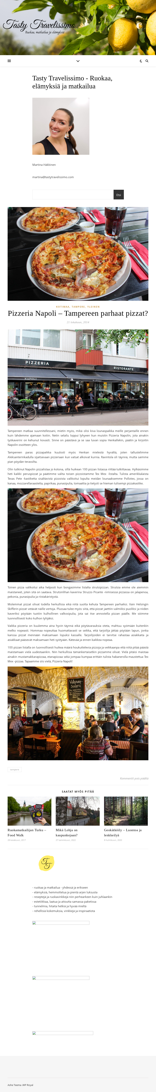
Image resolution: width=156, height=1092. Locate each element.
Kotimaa (62, 306)
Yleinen (93, 306)
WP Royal (27, 1085)
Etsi (118, 195)
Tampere (78, 306)
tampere (14, 769)
